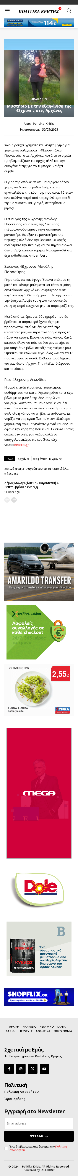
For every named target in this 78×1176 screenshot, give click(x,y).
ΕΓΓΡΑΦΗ (36, 1136)
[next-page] (14, 500)
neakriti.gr (21, 444)
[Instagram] (21, 1069)
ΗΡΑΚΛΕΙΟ (39, 99)
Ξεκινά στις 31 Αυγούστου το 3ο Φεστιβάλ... (36, 469)
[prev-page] (7, 500)
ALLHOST (48, 1170)
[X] (32, 1069)
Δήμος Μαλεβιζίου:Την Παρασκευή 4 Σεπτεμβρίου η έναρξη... (31, 485)
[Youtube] (44, 1069)
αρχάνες (23, 459)
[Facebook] (9, 1069)
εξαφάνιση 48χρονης (47, 459)
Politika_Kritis (43, 124)
